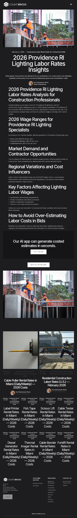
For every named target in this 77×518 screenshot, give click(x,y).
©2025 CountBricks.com (38, 513)
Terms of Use (67, 483)
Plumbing (50, 492)
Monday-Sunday (37, 483)
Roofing (50, 494)
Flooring (50, 499)
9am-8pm (36, 485)
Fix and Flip (51, 487)
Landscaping (51, 490)
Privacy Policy (67, 481)
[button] (71, 4)
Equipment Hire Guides (9, 489)
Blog (4, 485)
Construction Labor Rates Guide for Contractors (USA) (46, 52)
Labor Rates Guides (8, 487)
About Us (5, 484)
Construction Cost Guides (10, 490)
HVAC (49, 497)
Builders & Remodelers (51, 482)
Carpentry (51, 501)
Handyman (51, 485)
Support (5, 492)
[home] (15, 4)
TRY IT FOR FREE (38, 251)
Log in (8, 496)
